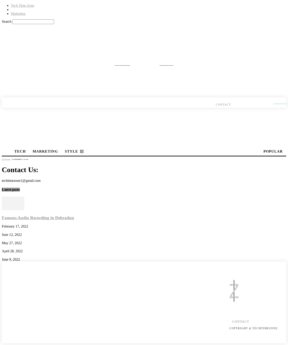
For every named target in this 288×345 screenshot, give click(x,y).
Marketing (18, 14)
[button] (8, 30)
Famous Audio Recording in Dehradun (38, 217)
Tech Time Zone (22, 5)
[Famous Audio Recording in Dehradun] (13, 209)
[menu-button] (283, 93)
